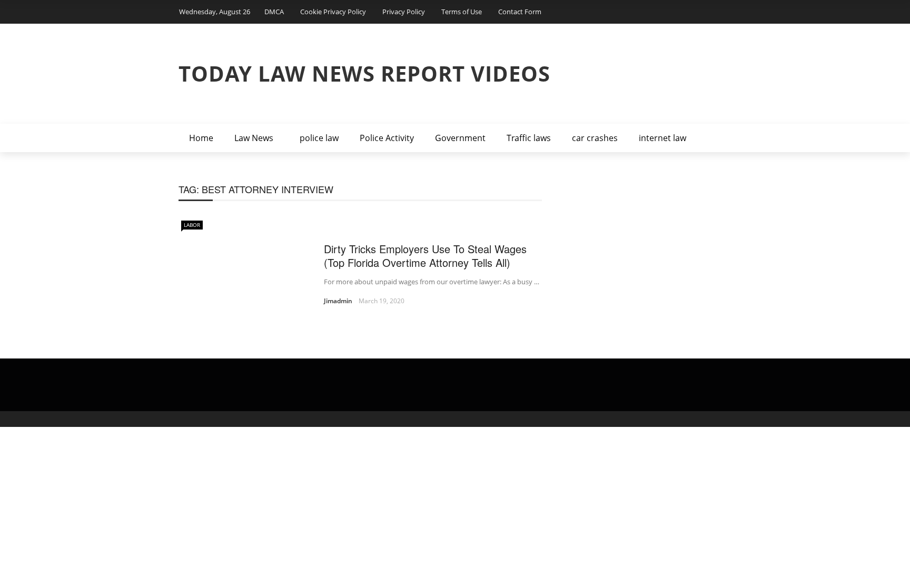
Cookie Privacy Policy (333, 11)
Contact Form (519, 11)
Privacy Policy (403, 11)
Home (201, 138)
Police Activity (387, 138)
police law (319, 138)
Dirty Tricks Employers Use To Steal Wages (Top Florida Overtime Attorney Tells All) (425, 255)
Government (460, 138)
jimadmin (338, 300)
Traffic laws (529, 138)
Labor (192, 224)
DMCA (274, 11)
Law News (253, 138)
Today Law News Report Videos (364, 73)
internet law (662, 138)
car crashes (595, 138)
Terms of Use (461, 11)
